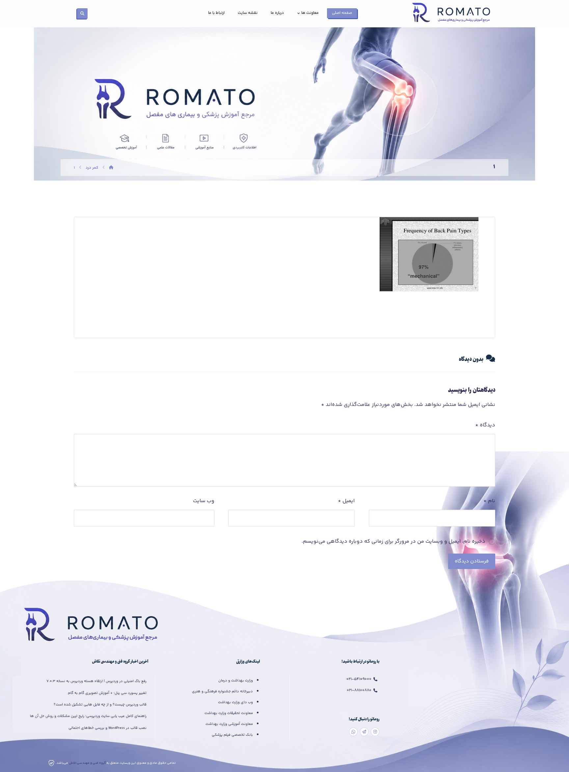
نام (489, 501)
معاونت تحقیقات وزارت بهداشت (228, 713)
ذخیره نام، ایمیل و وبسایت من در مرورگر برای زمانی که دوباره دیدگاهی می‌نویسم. (393, 541)
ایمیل (346, 501)
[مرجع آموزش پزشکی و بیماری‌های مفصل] (452, 13)
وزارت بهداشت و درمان (235, 680)
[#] (375, 732)
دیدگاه (485, 425)
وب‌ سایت (203, 501)
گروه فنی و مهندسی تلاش (87, 763)
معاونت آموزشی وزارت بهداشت (229, 724)
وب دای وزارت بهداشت (235, 702)
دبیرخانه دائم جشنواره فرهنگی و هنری (222, 691)
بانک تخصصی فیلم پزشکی (232, 735)
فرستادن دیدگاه (472, 561)
